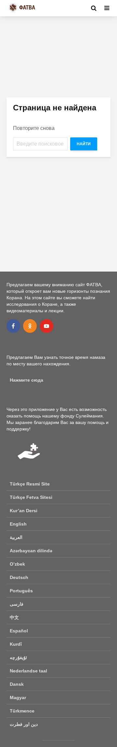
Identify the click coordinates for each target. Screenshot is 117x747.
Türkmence (22, 710)
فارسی (16, 604)
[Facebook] (13, 326)
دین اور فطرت (24, 724)
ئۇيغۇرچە (18, 657)
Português (21, 590)
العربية (16, 537)
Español (19, 630)
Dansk (17, 684)
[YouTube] (46, 326)
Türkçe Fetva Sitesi (31, 497)
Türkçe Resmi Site (30, 483)
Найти (84, 144)
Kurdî (16, 644)
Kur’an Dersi (23, 510)
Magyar (18, 697)
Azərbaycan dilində (31, 550)
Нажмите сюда (26, 380)
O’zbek (17, 564)
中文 (14, 617)
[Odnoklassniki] (30, 326)
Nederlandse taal (28, 670)
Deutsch (19, 577)
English (18, 524)
